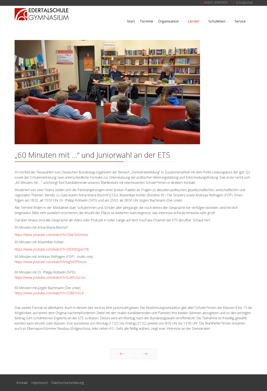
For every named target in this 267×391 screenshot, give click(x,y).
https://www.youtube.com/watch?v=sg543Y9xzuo (51, 261)
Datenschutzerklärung (67, 382)
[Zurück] (122, 353)
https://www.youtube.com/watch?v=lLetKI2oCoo (50, 277)
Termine (146, 21)
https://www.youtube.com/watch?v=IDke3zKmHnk (51, 234)
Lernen (193, 21)
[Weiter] (145, 353)
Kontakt (22, 382)
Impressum (39, 382)
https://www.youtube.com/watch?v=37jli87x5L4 (49, 293)
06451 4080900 (215, 2)
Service (240, 21)
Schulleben (216, 21)
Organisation (168, 21)
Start (131, 21)
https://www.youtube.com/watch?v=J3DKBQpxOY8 (52, 249)
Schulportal (243, 2)
